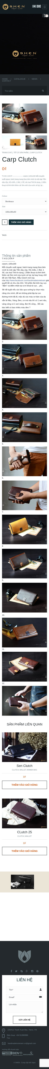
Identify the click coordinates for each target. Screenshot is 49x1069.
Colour (4, 196)
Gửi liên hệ (24, 1020)
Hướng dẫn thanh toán (10, 1050)
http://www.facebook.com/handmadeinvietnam (25, 280)
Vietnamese (34, 6)
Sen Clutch (24, 766)
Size (3, 206)
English (39, 6)
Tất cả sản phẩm (21, 153)
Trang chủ (7, 153)
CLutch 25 (24, 832)
